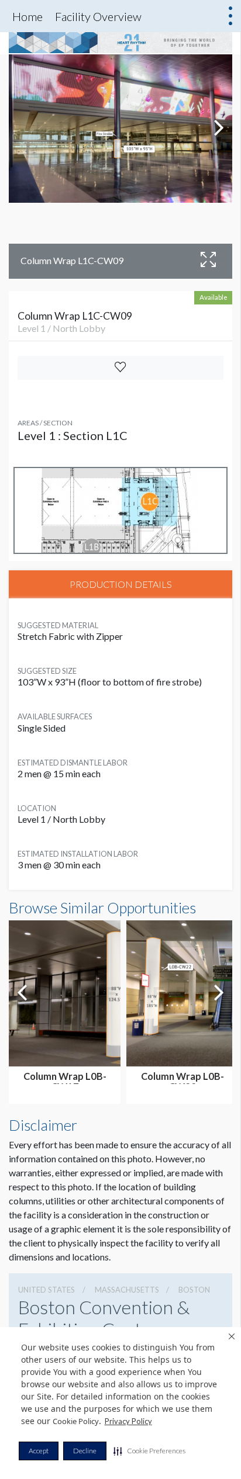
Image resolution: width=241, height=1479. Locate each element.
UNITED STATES (46, 1289)
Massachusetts (127, 1289)
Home (27, 16)
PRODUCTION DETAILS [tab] (121, 584)
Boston (194, 1289)
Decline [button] (85, 1450)
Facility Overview (98, 16)
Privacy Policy (128, 1421)
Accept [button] (39, 1450)
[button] (149, 1451)
